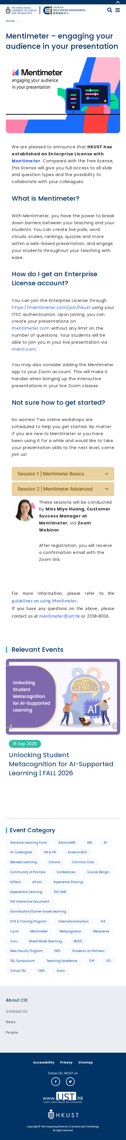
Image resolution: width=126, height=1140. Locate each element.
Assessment (77, 852)
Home (10, 21)
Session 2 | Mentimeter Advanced (55, 489)
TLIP (91, 961)
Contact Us (16, 1011)
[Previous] (10, 725)
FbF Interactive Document (29, 901)
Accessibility (43, 1062)
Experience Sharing (68, 882)
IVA (103, 921)
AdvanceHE (66, 842)
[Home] (64, 10)
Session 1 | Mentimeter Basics (51, 474)
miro (13, 941)
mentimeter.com (31, 328)
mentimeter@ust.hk (59, 616)
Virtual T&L (18, 971)
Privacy (66, 1062)
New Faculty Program (26, 951)
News (11, 1021)
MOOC (78, 941)
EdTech (15, 882)
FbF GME (60, 892)
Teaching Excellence (62, 961)
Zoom (61, 971)
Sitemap (85, 1062)
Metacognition (70, 931)
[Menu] (117, 10)
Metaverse (101, 931)
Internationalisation (73, 921)
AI (105, 842)
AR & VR (50, 852)
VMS (41, 971)
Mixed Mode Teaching (45, 941)
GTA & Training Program (28, 921)
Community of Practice (27, 872)
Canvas (54, 862)
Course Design (98, 872)
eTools (37, 882)
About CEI (17, 1000)
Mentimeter (26, 161)
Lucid (14, 931)
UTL (108, 961)
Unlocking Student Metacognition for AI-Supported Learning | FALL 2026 (61, 764)
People (12, 1032)
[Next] (115, 725)
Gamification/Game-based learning (38, 911)
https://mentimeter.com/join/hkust (51, 307)
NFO (57, 951)
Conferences (66, 872)
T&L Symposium (22, 961)
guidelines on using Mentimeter (44, 601)
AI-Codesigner (21, 852)
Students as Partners (88, 951)
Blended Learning (23, 862)
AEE (89, 842)
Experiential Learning (26, 892)
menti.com (24, 349)
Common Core (83, 862)
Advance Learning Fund (28, 842)
